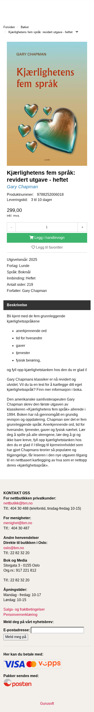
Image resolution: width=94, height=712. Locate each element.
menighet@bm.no (17, 523)
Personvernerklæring (20, 615)
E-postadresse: (16, 630)
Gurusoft (47, 703)
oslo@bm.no (13, 548)
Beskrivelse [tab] (17, 305)
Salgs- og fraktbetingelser (24, 609)
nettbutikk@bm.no (18, 503)
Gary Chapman (22, 186)
